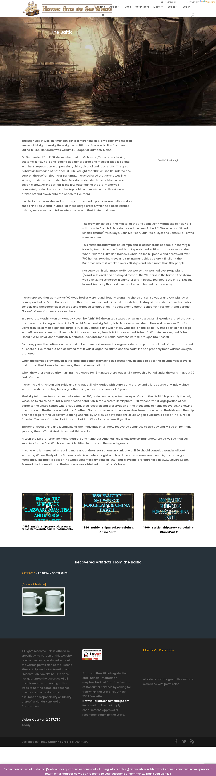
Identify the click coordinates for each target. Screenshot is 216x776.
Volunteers (142, 7)
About (113, 7)
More (156, 7)
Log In (186, 7)
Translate (210, 2)
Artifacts (28, 573)
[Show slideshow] (34, 584)
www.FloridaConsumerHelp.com (107, 701)
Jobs (128, 7)
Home (101, 7)
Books (171, 7)
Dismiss (165, 774)
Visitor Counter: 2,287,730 (41, 719)
